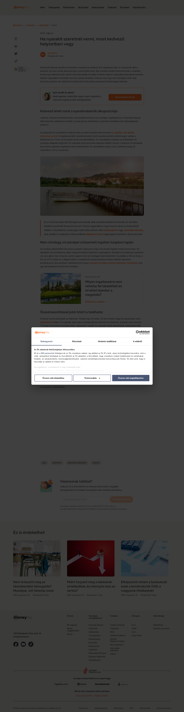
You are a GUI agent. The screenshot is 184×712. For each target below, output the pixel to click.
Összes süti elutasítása (53, 378)
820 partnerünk (47, 353)
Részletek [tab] (76, 341)
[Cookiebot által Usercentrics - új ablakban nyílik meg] (138, 333)
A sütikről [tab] (137, 341)
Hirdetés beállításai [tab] (107, 341)
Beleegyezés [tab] (47, 341)
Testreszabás (90, 378)
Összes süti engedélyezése (130, 378)
